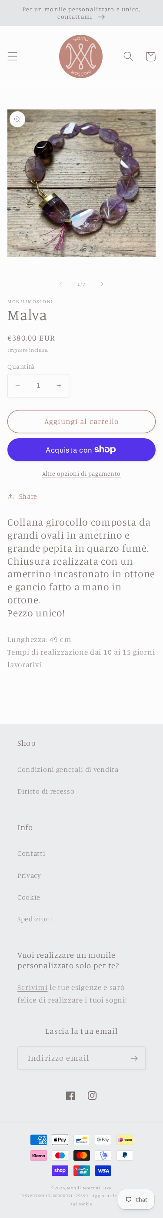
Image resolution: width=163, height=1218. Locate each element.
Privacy (29, 875)
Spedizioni (35, 918)
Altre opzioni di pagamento (81, 473)
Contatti (31, 853)
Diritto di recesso (45, 791)
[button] (12, 57)
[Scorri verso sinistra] (60, 284)
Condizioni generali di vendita (68, 769)
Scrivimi (32, 987)
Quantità (21, 366)
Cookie (28, 897)
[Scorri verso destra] (102, 284)
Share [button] (28, 496)
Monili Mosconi (83, 1187)
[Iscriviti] (134, 1058)
